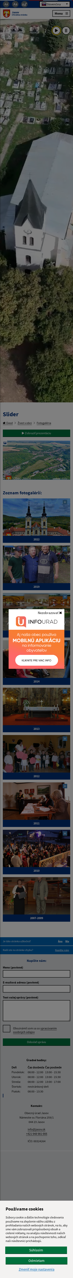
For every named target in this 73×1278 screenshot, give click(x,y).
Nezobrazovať (48, 613)
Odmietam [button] (36, 1260)
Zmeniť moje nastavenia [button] (36, 1269)
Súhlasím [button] (36, 1250)
